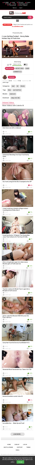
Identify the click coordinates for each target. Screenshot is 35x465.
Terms (28, 447)
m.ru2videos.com (17, 26)
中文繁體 (6, 2)
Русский (9, 4)
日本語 (13, 2)
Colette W (12, 94)
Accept (20, 462)
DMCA (17, 450)
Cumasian (11, 77)
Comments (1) (17, 71)
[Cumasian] (5, 77)
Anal (13, 86)
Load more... (17, 434)
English (28, 2)
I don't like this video (10, 65)
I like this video (8, 65)
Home (9, 444)
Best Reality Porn (23, 4)
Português (20, 2)
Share (27, 68)
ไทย (15, 4)
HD (17, 86)
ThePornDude (12, 5)
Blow (9, 90)
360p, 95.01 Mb (15, 98)
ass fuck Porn (17, 90)
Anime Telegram (23, 5)
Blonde (23, 86)
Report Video (19, 68)
